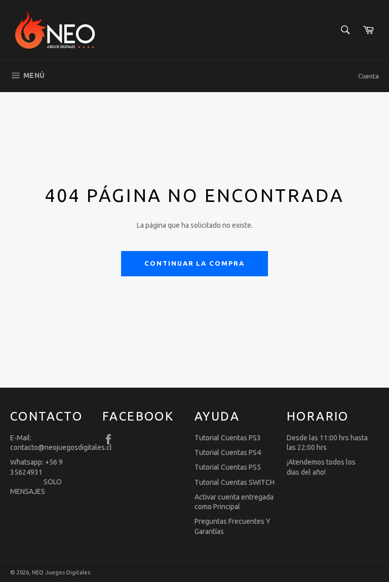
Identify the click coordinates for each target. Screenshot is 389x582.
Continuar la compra (194, 263)
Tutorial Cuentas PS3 (227, 438)
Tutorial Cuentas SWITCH (234, 482)
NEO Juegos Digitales (61, 572)
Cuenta (368, 75)
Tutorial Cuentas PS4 (227, 452)
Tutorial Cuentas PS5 (227, 467)
